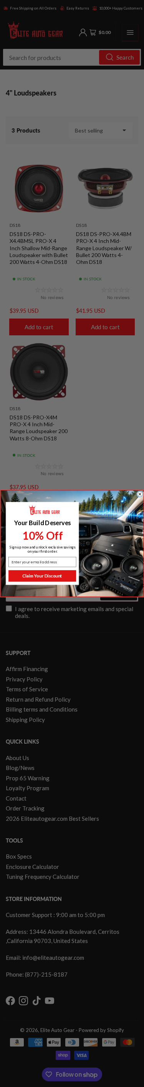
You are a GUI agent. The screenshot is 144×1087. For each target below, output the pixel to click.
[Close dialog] (139, 494)
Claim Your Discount (42, 576)
